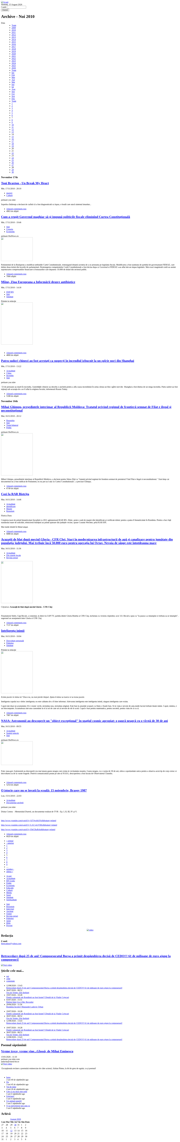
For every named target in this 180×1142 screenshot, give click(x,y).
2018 (14, 49)
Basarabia (10, 420)
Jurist (8, 921)
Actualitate (10, 371)
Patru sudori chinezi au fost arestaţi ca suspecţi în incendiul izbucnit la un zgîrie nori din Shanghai (67, 360)
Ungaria (9, 229)
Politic (9, 427)
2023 (14, 61)
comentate (10, 981)
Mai (13, 82)
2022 (14, 58)
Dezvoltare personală (15, 641)
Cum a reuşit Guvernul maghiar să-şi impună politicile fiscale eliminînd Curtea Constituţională (65, 217)
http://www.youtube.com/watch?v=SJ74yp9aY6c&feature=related (28, 820)
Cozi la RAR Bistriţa (15, 494)
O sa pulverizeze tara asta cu (18, 1106)
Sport (8, 895)
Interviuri (10, 909)
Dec (13, 99)
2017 (14, 47)
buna (8, 1077)
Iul (13, 87)
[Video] (90, 930)
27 (13, 165)
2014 (14, 39)
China (8, 373)
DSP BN (10, 292)
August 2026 (15, 1119)
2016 (14, 44)
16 (13, 139)
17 (13, 141)
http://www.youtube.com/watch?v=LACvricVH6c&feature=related (29, 825)
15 (13, 136)
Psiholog (10, 643)
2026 (14, 68)
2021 (14, 56)
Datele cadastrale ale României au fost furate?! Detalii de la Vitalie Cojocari (37, 997)
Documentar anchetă (14, 803)
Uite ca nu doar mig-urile (16, 1091)
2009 (14, 28)
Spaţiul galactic (12, 733)
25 (13, 160)
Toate (14, 25)
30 (13, 172)
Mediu (9, 893)
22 (13, 153)
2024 (14, 63)
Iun (13, 84)
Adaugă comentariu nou (16, 209)
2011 (14, 32)
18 (13, 144)
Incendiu (10, 375)
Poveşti (9, 925)
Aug (13, 89)
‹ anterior (10, 843)
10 (13, 125)
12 (13, 129)
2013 (14, 37)
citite (8, 979)
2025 (14, 65)
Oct (13, 94)
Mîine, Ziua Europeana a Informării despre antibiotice (38, 282)
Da (7, 1082)
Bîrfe (8, 923)
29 (13, 170)
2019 (14, 51)
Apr (13, 80)
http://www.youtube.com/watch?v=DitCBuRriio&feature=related (28, 829)
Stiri (8, 227)
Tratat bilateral (12, 425)
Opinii (9, 914)
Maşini (9, 509)
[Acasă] (4, 2)
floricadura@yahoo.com (11, 943)
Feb (13, 75)
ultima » (9, 871)
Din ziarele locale (13, 555)
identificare (11, 506)
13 (13, 132)
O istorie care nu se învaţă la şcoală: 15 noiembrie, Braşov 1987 (44, 790)
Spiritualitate (11, 900)
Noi (13, 96)
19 (13, 146)
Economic (10, 231)
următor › (10, 869)
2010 (14, 30)
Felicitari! (10, 1096)
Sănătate (9, 297)
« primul (9, 841)
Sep (13, 92)
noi (7, 976)
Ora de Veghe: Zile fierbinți (17, 993)
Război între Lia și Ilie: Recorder (19, 1002)
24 (13, 158)
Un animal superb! (14, 1101)
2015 (14, 42)
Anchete (9, 911)
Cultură (9, 195)
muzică (9, 193)
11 (13, 127)
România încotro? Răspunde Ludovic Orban (24, 1007)
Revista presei (12, 558)
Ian (13, 73)
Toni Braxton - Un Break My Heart (25, 183)
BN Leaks (10, 881)
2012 (14, 35)
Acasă (8, 876)
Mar (13, 77)
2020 (14, 54)
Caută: (4, 7)
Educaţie (10, 888)
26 (13, 163)
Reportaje (10, 511)
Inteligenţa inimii (13, 630)
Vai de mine (11, 1087)
